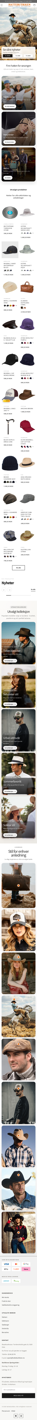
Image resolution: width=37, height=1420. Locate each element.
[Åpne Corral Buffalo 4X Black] (18, 1175)
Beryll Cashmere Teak (10, 513)
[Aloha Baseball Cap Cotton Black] (22, 446)
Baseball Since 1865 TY (9, 410)
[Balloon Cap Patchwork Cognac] (8, 556)
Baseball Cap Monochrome (9, 374)
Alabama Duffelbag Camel (25, 303)
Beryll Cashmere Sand (10, 302)
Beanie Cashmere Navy (9, 478)
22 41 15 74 (11, 1354)
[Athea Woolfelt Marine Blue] (30, 343)
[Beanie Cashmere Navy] (13, 482)
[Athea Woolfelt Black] (22, 343)
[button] (34, 5)
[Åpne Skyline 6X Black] (14, 999)
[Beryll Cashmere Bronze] (10, 305)
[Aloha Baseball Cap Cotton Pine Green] (30, 446)
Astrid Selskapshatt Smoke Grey (26, 228)
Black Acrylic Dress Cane (9, 441)
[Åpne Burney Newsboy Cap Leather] (18, 1044)
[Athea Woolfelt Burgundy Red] (25, 343)
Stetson (4, 1317)
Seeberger (5, 1325)
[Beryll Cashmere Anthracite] (5, 305)
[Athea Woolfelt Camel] (27, 343)
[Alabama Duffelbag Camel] (25, 307)
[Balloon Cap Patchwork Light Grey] (10, 556)
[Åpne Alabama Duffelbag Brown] (18, 885)
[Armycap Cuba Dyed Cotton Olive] (25, 519)
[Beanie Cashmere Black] (5, 482)
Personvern (6, 1411)
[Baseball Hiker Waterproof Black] (5, 270)
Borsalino (5, 1332)
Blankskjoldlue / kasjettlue (10, 339)
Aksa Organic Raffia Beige (26, 478)
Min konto (5, 1297)
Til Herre (7, 55)
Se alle (33, 589)
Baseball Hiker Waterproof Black (10, 265)
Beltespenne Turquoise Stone (9, 228)
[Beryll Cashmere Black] (8, 305)
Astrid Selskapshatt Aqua (26, 265)
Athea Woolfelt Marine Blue (27, 374)
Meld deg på (18, 1395)
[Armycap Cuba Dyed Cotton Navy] (22, 519)
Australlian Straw (26, 551)
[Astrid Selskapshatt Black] (25, 233)
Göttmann (5, 1321)
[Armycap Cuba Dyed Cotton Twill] (27, 519)
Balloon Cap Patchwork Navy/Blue (9, 552)
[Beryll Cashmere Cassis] (13, 305)
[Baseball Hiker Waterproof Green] (8, 270)
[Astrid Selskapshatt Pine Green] (30, 233)
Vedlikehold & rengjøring (10, 1305)
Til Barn (28, 55)
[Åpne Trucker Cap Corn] (18, 1088)
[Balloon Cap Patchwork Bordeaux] (5, 556)
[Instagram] (21, 1416)
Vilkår (13, 1411)
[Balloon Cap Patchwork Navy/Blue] (13, 556)
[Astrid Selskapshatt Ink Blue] (27, 233)
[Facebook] (16, 1416)
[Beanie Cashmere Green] (8, 482)
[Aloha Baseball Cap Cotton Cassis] (25, 446)
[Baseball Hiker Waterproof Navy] (10, 270)
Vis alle (18, 568)
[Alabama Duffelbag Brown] (22, 307)
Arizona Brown (27, 409)
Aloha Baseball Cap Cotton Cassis (27, 442)
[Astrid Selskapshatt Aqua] (22, 233)
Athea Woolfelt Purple (27, 339)
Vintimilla (5, 1328)
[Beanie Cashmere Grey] (10, 482)
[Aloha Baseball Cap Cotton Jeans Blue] (27, 446)
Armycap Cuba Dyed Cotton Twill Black (26, 514)
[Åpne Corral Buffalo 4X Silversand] (18, 957)
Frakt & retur (6, 1301)
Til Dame (18, 55)
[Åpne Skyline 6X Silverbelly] (18, 1135)
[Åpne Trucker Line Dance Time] (18, 920)
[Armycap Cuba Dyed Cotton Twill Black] (30, 519)
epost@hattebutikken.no (16, 1358)
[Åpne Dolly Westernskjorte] (18, 1232)
